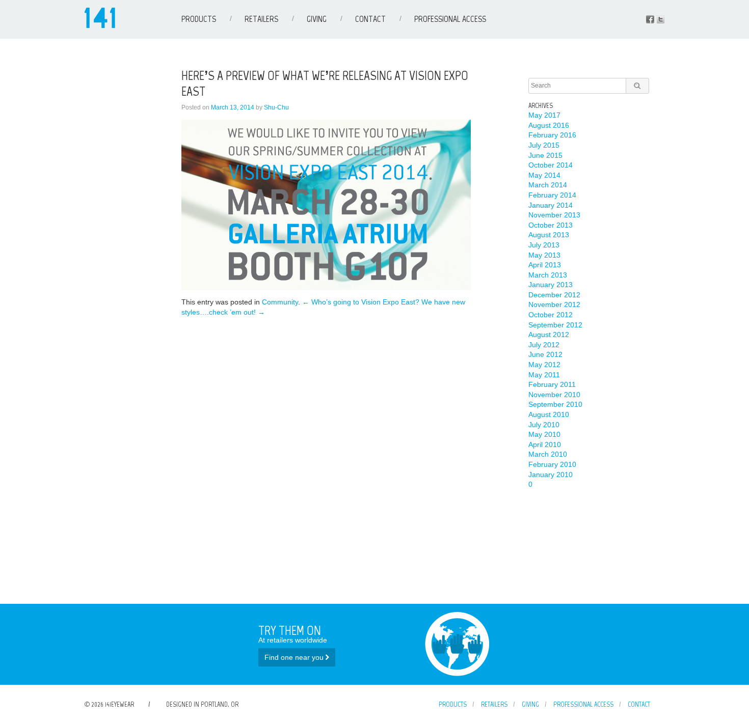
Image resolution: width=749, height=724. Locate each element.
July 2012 (543, 345)
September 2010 (555, 404)
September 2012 (555, 325)
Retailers (261, 18)
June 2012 (545, 354)
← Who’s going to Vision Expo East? (360, 302)
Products (198, 18)
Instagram (660, 19)
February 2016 (552, 135)
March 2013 (547, 275)
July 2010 (543, 425)
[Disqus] (326, 444)
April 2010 (544, 444)
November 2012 (554, 304)
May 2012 (544, 364)
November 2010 (554, 395)
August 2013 (548, 235)
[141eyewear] (100, 25)
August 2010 (548, 414)
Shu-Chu (276, 107)
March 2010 (547, 454)
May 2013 (544, 255)
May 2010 (544, 434)
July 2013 (543, 245)
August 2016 (548, 125)
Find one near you (295, 657)
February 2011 (552, 384)
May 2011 (544, 375)
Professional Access (450, 18)
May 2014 (544, 175)
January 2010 (550, 474)
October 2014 (550, 165)
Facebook (650, 19)
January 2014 (550, 205)
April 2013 (544, 265)
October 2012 (550, 315)
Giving (317, 18)
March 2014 (547, 185)
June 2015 (545, 155)
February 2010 (552, 464)
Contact (370, 18)
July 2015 (543, 145)
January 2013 (550, 285)
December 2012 (554, 295)
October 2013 (550, 225)
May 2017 (544, 115)
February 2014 (552, 195)
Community (280, 302)
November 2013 (554, 215)
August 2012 (548, 334)
